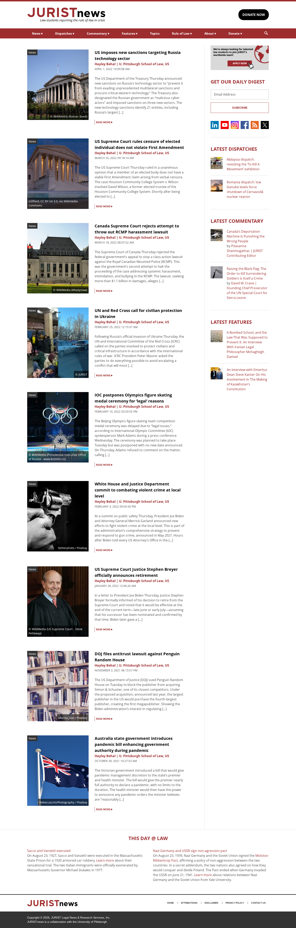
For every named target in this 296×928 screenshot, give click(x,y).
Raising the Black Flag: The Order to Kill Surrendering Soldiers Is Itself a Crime (246, 273)
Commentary (98, 33)
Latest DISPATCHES (234, 149)
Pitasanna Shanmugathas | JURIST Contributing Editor (245, 251)
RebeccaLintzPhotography (56, 802)
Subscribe (239, 107)
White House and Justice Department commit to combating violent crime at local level (138, 490)
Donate (235, 33)
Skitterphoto (66, 548)
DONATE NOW (253, 14)
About (210, 33)
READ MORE (104, 122)
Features (130, 33)
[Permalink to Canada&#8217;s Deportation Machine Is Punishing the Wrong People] (217, 235)
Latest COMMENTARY (237, 221)
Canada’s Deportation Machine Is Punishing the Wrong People (246, 236)
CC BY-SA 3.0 (49, 201)
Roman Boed (77, 116)
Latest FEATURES (231, 322)
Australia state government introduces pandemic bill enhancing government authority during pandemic (134, 744)
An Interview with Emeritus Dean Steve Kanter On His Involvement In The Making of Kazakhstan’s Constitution (247, 379)
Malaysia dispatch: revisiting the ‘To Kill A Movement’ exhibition (243, 164)
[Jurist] (66, 14)
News (37, 33)
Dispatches (64, 33)
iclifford (34, 201)
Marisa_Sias (66, 718)
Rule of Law (182, 33)
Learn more (105, 860)
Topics (154, 33)
